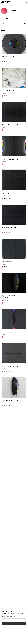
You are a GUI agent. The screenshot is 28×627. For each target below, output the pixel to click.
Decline (14, 620)
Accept (14, 624)
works (3, 29)
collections (10, 29)
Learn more (12, 616)
